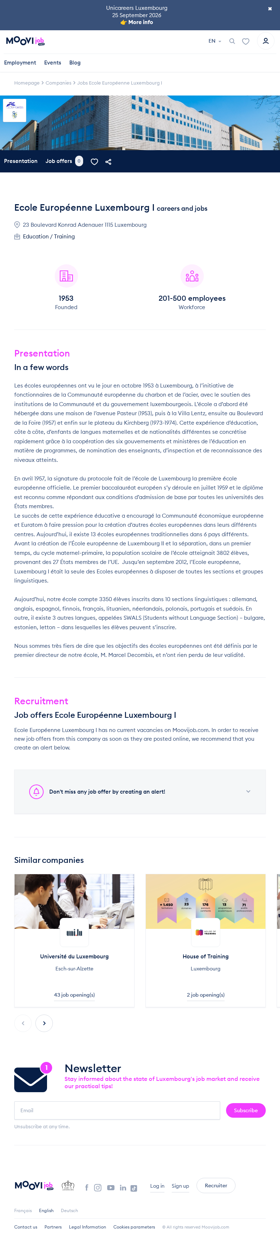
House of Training (206, 956)
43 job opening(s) (74, 995)
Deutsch (69, 1210)
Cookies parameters (134, 1227)
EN (213, 41)
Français (23, 1210)
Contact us (25, 1227)
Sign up (180, 1186)
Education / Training (49, 236)
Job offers (63, 160)
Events (52, 62)
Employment (20, 62)
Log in (157, 1186)
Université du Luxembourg (74, 956)
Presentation (21, 160)
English (46, 1210)
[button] (44, 1023)
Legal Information (87, 1227)
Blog (75, 62)
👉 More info (136, 22)
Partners (53, 1227)
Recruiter (216, 1185)
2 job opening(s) (206, 995)
